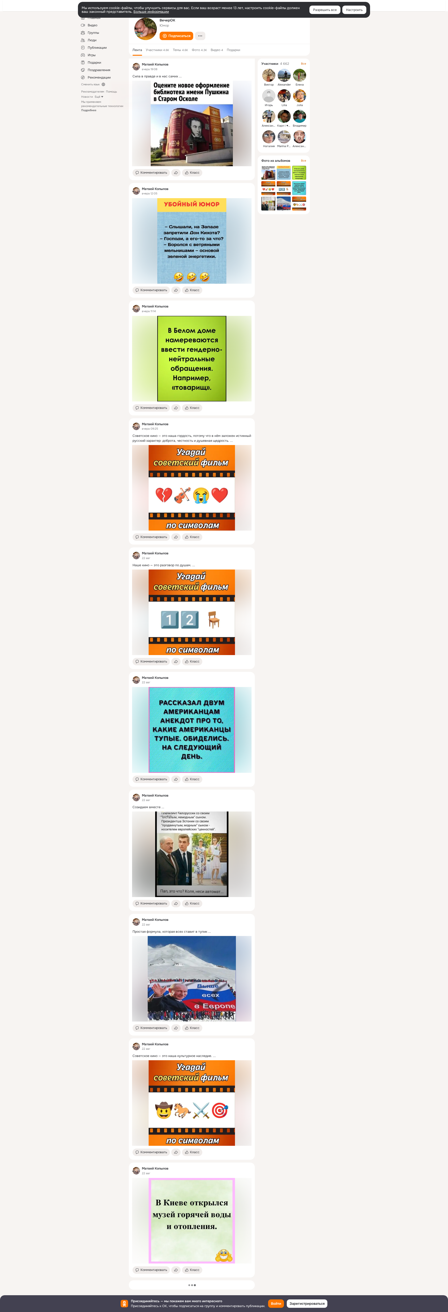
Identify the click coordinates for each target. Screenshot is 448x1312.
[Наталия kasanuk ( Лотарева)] (268, 136)
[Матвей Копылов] (136, 66)
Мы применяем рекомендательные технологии (102, 106)
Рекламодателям (92, 91)
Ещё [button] (97, 97)
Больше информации (151, 11)
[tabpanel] (192, 668)
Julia (300, 105)
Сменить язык (90, 84)
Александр (269, 126)
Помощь (111, 91)
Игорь (269, 105)
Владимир (299, 126)
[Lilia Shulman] (284, 95)
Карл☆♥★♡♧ (286, 126)
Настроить (354, 10)
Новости (87, 97)
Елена (300, 84)
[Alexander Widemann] (284, 75)
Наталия (269, 146)
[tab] (137, 50)
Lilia (284, 105)
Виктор (269, 84)
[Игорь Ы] (268, 95)
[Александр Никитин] (268, 116)
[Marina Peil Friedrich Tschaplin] (284, 136)
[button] (176, 36)
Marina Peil (284, 146)
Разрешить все (325, 10)
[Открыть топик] (192, 76)
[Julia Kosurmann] (299, 95)
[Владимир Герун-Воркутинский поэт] (299, 116)
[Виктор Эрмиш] (268, 75)
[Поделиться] (176, 172)
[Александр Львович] (299, 136)
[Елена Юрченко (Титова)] (299, 75)
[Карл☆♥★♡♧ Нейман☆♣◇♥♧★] (284, 116)
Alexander (284, 84)
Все (303, 64)
